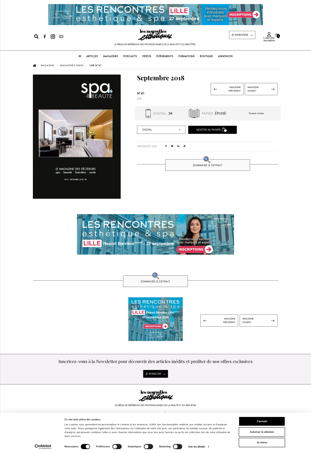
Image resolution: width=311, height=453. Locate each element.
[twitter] (172, 145)
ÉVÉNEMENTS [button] (164, 56)
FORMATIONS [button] (186, 56)
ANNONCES (225, 56)
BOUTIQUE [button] (206, 56)
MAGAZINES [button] (110, 56)
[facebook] (166, 145)
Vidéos (146, 56)
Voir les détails (196, 446)
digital (147, 130)
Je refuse (262, 442)
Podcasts (130, 56)
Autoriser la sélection (262, 432)
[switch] (117, 446)
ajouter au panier (208, 130)
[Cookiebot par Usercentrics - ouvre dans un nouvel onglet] (43, 446)
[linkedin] (178, 145)
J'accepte (262, 421)
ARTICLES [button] (92, 56)
